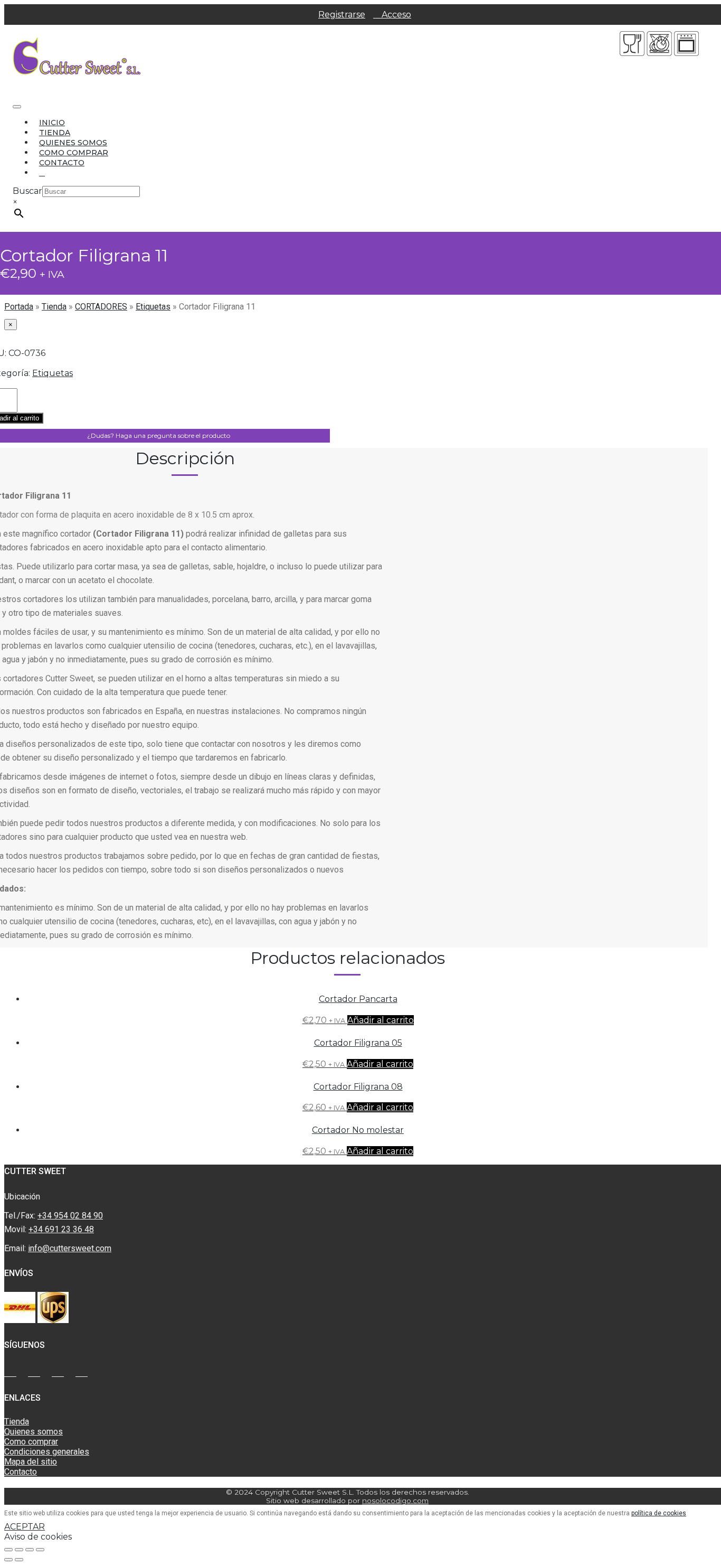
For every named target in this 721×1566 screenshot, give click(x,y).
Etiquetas (153, 307)
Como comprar (73, 152)
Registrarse (341, 15)
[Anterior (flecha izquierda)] (8, 1559)
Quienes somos (73, 142)
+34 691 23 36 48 (61, 1229)
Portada (18, 307)
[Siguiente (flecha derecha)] (19, 1559)
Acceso (395, 15)
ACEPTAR (24, 1527)
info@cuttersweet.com (69, 1248)
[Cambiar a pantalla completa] (29, 1549)
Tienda (54, 132)
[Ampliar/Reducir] (40, 1549)
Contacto (61, 162)
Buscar (27, 191)
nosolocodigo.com (395, 1500)
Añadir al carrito (380, 1020)
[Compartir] (19, 1549)
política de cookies (658, 1513)
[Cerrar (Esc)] (8, 1549)
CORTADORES (101, 307)
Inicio (52, 122)
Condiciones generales (46, 1452)
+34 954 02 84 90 (70, 1216)
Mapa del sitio (30, 1462)
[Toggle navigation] (17, 106)
